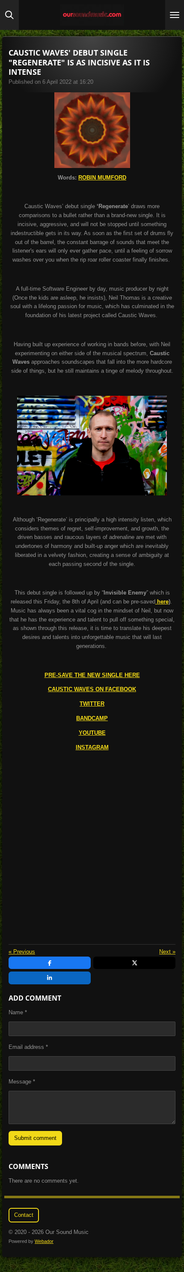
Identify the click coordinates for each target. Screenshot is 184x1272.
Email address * (28, 1047)
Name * (18, 1012)
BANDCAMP (92, 718)
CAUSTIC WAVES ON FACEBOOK (92, 689)
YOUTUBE (92, 733)
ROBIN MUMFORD (102, 177)
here (162, 601)
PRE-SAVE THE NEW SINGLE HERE (92, 675)
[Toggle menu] (174, 15)
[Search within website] (9, 15)
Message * (22, 1081)
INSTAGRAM (92, 747)
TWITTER (92, 704)
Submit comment (35, 1138)
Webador (44, 1241)
